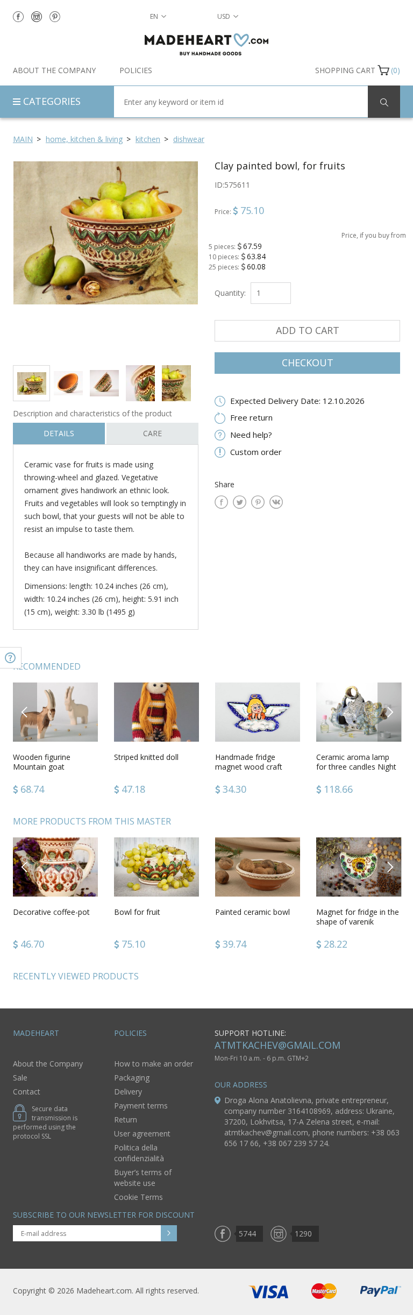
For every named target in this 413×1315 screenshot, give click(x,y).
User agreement (142, 1133)
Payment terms (141, 1105)
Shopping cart (345, 70)
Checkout (307, 362)
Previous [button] (25, 712)
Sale (20, 1077)
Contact (26, 1091)
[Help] (11, 658)
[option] (105, 259)
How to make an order (153, 1063)
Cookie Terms (138, 1197)
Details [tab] (59, 433)
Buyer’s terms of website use (143, 1177)
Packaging (131, 1077)
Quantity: (230, 293)
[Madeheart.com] (206, 44)
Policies (135, 70)
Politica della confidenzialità (139, 1152)
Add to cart (307, 330)
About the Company (54, 70)
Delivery (128, 1091)
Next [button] (390, 712)
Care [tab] (152, 433)
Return (125, 1119)
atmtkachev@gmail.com (277, 1045)
